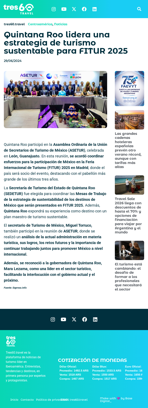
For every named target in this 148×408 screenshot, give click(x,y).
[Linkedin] (94, 9)
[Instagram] (53, 9)
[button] (139, 9)
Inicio (14, 399)
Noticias (60, 24)
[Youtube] (63, 9)
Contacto (27, 399)
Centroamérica (40, 24)
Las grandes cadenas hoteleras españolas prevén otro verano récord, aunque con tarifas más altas (128, 150)
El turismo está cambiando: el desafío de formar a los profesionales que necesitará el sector (128, 276)
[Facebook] (84, 9)
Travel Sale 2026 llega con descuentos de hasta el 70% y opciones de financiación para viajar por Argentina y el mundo (128, 215)
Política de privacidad (51, 399)
